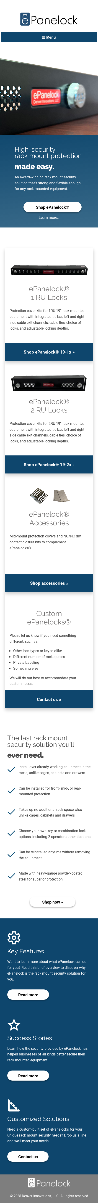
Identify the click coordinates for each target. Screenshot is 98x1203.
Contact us (28, 1156)
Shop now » (52, 902)
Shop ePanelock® (52, 207)
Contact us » (49, 699)
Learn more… (49, 217)
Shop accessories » (49, 583)
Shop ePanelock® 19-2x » (49, 464)
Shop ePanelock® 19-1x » (49, 352)
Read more (28, 994)
